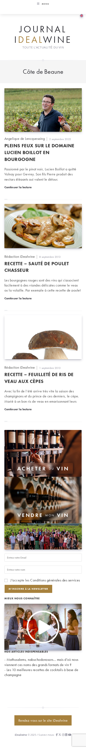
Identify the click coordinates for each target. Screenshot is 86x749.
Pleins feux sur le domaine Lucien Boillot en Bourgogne (39, 152)
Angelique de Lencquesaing (24, 138)
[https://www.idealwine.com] (43, 452)
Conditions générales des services (55, 580)
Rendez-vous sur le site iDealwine (43, 720)
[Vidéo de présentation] (43, 626)
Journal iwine (43, 34)
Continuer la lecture (18, 187)
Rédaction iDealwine (19, 256)
